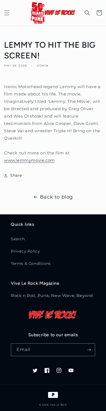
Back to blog (56, 197)
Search (18, 238)
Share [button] (16, 175)
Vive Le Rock (58, 404)
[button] (7, 13)
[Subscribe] (89, 349)
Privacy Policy (25, 251)
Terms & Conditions (31, 263)
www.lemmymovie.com (29, 160)
